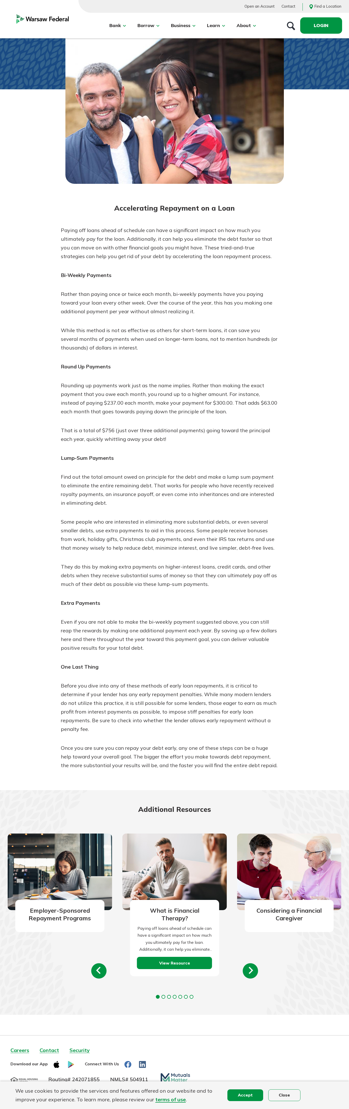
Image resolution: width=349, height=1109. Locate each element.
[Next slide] (250, 971)
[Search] (291, 25)
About (244, 25)
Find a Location (327, 6)
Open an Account (260, 6)
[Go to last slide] (99, 971)
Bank (115, 25)
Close (284, 1095)
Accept (245, 1095)
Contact (288, 6)
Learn (213, 25)
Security (79, 1050)
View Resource (174, 963)
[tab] (158, 997)
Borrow (145, 25)
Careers (19, 1050)
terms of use (170, 1099)
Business (180, 25)
